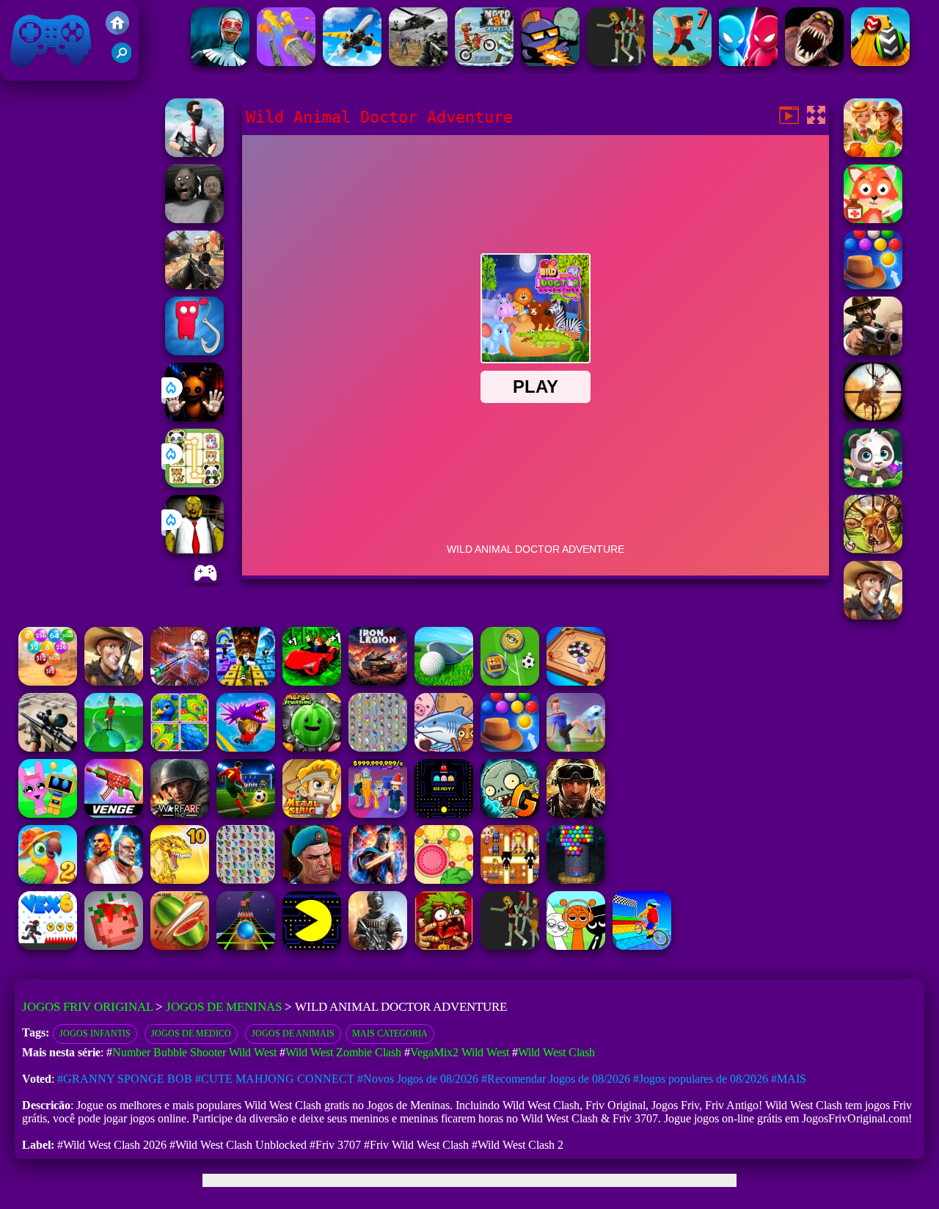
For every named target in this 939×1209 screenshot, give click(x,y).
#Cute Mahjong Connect (274, 1078)
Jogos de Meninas (224, 1007)
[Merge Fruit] (443, 880)
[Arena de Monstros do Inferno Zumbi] (814, 62)
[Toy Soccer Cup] (510, 681)
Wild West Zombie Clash (343, 1052)
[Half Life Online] (377, 946)
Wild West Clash (556, 1052)
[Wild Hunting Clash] (873, 417)
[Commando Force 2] (194, 285)
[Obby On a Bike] (642, 946)
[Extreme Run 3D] (245, 946)
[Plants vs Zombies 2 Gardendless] (510, 813)
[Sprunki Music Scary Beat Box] (576, 946)
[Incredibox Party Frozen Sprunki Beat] (47, 813)
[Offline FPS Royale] (194, 153)
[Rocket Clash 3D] (311, 880)
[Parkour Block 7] (682, 62)
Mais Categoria (390, 1033)
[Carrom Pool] (576, 681)
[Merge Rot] (443, 747)
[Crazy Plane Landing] (352, 62)
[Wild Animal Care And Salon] (873, 483)
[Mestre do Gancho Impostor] (194, 351)
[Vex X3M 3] (510, 946)
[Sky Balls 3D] (880, 62)
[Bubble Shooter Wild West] (873, 285)
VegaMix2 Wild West (459, 1052)
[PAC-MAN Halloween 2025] (443, 813)
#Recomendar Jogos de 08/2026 (555, 1078)
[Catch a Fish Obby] (245, 747)
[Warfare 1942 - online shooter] (179, 813)
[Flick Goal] (576, 747)
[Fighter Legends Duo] (113, 880)
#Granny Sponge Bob (124, 1078)
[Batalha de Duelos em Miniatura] (748, 62)
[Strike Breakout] (418, 62)
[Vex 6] (47, 946)
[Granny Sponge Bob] (194, 549)
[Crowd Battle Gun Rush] (286, 62)
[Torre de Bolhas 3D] (576, 880)
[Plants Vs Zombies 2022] (443, 946)
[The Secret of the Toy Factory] (194, 417)
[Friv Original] (117, 30)
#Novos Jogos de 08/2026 (417, 1078)
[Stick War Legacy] (377, 880)
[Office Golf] (443, 681)
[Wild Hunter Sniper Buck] (873, 549)
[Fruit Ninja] (179, 946)
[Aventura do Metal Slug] (311, 813)
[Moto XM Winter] (484, 62)
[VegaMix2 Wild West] (873, 153)
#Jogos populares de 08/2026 (700, 1078)
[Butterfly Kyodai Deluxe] (377, 747)
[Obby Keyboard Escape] (245, 681)
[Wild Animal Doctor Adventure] (873, 219)
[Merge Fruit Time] (311, 747)
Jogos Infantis (95, 1033)
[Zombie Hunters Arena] (550, 62)
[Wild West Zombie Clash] (873, 351)
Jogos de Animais (293, 1033)
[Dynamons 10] (179, 880)
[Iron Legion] (377, 681)
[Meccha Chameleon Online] (179, 681)
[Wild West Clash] (113, 681)
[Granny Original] (194, 219)
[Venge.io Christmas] (113, 813)
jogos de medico (191, 1033)
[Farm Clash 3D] (576, 813)
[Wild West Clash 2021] (873, 615)
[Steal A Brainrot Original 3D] (377, 813)
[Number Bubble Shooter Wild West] (47, 681)
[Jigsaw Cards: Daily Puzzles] (179, 747)
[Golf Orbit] (113, 747)
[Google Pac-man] (311, 946)
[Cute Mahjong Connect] (194, 483)
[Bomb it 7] (510, 880)
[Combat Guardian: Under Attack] (616, 62)
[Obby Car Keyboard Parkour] (311, 681)
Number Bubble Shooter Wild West (194, 1052)
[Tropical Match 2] (47, 880)
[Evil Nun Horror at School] (220, 62)
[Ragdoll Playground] (113, 946)
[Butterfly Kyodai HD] (245, 880)
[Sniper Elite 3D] (47, 747)
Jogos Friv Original (87, 1007)
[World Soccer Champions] (245, 813)
